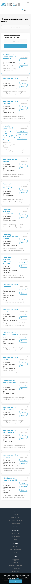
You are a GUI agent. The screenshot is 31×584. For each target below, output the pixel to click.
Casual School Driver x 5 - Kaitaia (10, 456)
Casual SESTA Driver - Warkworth (10, 160)
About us (15, 515)
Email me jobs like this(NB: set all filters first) (12, 36)
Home (15, 512)
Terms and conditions (15, 520)
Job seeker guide (15, 549)
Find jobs (15, 547)
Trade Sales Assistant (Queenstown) (8, 211)
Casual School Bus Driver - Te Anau (9, 408)
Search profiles (15, 536)
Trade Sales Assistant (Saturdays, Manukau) (7, 260)
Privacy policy (15, 523)
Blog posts (15, 560)
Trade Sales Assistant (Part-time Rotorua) (10, 236)
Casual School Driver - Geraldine (10, 285)
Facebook (17, 568)
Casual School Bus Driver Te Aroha (9, 431)
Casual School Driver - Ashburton (10, 102)
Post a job (15, 533)
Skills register (15, 517)
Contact (15, 526)
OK (15, 581)
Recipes (15, 562)
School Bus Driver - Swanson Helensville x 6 (10, 480)
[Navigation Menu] (28, 3)
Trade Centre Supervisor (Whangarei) (7, 186)
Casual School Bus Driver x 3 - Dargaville (10, 333)
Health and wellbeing (15, 565)
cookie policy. (19, 578)
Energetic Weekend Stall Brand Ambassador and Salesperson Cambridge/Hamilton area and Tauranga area (9, 133)
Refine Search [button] (15, 27)
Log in (15, 539)
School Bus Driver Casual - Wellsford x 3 (10, 382)
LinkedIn (16, 571)
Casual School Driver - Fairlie (10, 79)
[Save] (27, 55)
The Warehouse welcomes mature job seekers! (9, 57)
